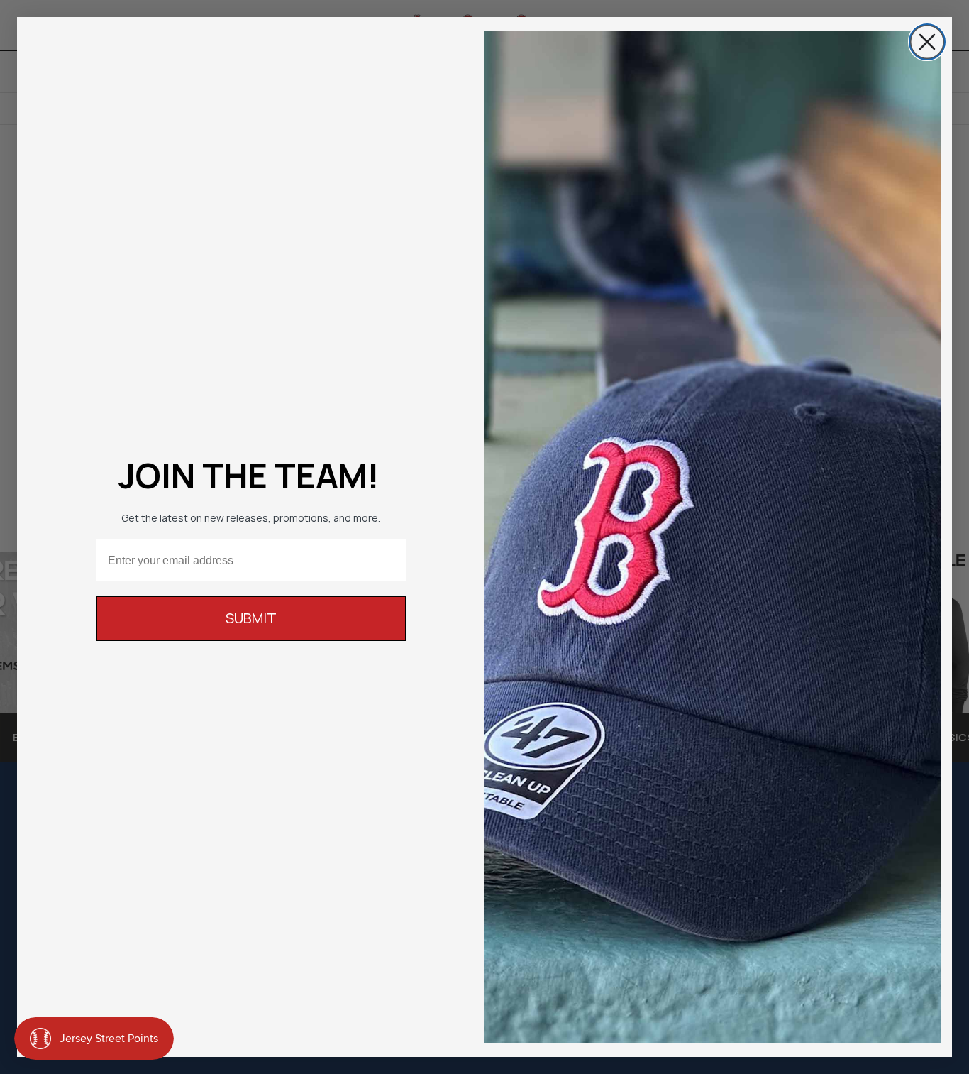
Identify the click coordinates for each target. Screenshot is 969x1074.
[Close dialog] (927, 42)
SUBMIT (251, 618)
